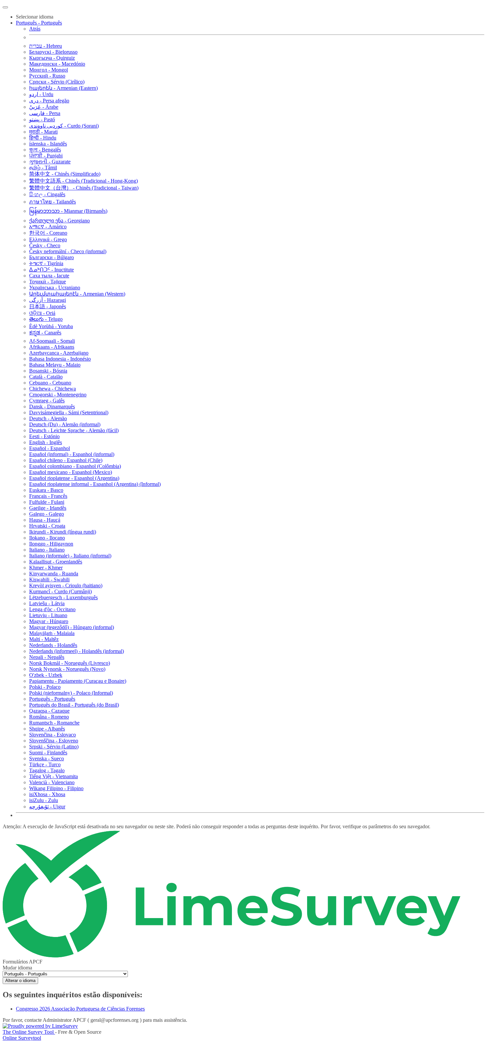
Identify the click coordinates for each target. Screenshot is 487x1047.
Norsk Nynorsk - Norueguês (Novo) (67, 669)
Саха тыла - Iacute (49, 275)
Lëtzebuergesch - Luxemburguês (63, 597)
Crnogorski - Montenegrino (57, 394)
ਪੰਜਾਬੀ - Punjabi (46, 155)
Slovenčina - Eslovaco (52, 734)
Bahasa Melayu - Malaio (55, 365)
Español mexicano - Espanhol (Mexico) (70, 472)
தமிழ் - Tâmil (43, 167)
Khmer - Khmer (46, 567)
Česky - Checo (44, 245)
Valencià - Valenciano (52, 782)
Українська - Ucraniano (54, 287)
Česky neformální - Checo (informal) (67, 251)
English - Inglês (45, 442)
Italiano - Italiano (47, 550)
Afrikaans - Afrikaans (51, 347)
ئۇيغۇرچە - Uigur (47, 806)
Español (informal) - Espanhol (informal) (71, 454)
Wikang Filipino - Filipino (56, 788)
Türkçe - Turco (45, 764)
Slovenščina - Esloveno (53, 740)
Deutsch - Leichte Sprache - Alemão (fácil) (74, 430)
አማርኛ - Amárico (48, 226)
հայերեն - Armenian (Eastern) (63, 88)
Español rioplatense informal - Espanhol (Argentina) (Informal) (95, 484)
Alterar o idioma (20, 980)
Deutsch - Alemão (48, 418)
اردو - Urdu (41, 94)
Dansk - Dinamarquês (52, 406)
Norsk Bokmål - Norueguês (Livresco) (69, 663)
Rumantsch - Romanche (54, 723)
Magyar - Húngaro (48, 621)
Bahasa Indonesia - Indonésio (60, 359)
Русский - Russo (47, 76)
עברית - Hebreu (45, 46)
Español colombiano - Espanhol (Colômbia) (75, 466)
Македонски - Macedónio (57, 64)
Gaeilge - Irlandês (47, 508)
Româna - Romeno (49, 717)
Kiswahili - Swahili (49, 579)
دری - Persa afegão (49, 100)
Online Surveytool (22, 1038)
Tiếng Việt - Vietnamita (53, 776)
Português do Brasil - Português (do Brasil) (74, 705)
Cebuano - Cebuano (50, 382)
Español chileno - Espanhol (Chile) (65, 460)
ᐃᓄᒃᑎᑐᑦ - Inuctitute (51, 269)
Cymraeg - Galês (47, 400)
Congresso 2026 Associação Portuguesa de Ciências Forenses (80, 1009)
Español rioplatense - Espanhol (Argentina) (74, 478)
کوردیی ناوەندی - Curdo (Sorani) (64, 126)
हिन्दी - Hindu (42, 138)
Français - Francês (48, 496)
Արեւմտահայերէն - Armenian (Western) (77, 294)
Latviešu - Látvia (47, 603)
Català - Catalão (46, 376)
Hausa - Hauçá (44, 520)
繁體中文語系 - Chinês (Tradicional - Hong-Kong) (83, 181)
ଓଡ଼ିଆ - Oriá (42, 313)
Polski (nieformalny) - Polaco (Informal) (71, 693)
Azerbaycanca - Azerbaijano (58, 353)
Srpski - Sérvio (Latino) (54, 746)
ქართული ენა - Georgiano (59, 220)
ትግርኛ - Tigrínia (46, 263)
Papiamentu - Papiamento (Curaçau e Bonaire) (77, 681)
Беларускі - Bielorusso (53, 52)
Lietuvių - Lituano (48, 615)
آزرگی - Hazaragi (47, 300)
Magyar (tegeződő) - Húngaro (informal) (71, 627)
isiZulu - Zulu (43, 800)
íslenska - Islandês (48, 143)
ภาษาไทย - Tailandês (52, 201)
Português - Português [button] (39, 23)
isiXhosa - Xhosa (47, 794)
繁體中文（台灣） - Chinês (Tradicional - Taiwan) (83, 188)
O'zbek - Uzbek (45, 675)
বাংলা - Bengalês (45, 149)
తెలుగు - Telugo (46, 319)
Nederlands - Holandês (53, 645)
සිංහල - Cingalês (47, 194)
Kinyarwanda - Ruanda (53, 573)
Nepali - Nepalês (46, 657)
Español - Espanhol (49, 448)
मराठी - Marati (43, 132)
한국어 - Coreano (48, 233)
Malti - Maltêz (44, 639)
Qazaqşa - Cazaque (49, 711)
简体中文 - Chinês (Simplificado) (64, 174)
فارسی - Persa (44, 113)
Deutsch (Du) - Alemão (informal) (64, 424)
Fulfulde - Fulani (46, 502)
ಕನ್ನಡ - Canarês (45, 332)
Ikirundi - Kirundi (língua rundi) (62, 532)
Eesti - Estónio (44, 436)
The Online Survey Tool (29, 1032)
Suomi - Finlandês (48, 752)
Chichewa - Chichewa (52, 388)
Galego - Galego (46, 514)
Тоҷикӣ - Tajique (47, 281)
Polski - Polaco (45, 687)
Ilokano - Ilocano (47, 538)
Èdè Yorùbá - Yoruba (51, 326)
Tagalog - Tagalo (47, 770)
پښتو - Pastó (42, 119)
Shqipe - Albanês (47, 728)
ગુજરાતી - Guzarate (50, 161)
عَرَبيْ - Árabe (43, 107)
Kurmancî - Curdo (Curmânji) (60, 591)
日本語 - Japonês (47, 306)
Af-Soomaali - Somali (52, 341)
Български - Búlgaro (51, 257)
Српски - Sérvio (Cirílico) (56, 82)
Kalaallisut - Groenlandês (55, 561)
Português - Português (52, 699)
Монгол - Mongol (48, 70)
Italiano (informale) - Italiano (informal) (70, 555)
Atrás (34, 28)
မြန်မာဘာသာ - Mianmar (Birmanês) (68, 211)
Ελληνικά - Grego (48, 239)
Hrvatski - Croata (47, 526)
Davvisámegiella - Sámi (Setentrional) (68, 412)
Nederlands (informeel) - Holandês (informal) (76, 651)
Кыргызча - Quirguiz (52, 58)
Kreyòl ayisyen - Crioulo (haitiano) (65, 585)
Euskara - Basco (46, 490)
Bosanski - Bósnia (48, 371)
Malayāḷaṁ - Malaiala (52, 633)
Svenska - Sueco (46, 758)
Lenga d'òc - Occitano (52, 609)
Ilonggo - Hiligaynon (51, 544)
